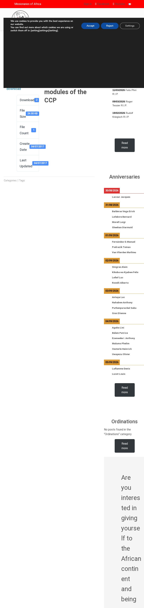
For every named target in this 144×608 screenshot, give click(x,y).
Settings (130, 25)
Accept (90, 25)
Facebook (102, 4)
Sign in (88, 4)
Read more (125, 145)
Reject (109, 25)
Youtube (119, 4)
